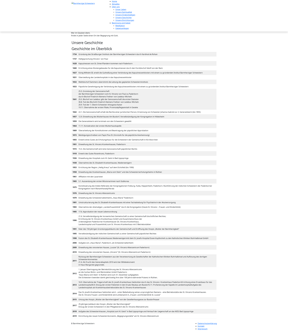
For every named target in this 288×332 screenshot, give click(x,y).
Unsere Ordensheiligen (125, 15)
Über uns (116, 7)
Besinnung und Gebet (121, 23)
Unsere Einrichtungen (124, 20)
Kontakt (201, 326)
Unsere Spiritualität (123, 12)
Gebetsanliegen (122, 28)
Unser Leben (120, 9)
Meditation (120, 25)
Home (114, 1)
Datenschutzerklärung (207, 323)
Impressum (202, 329)
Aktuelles (116, 4)
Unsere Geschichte (123, 17)
